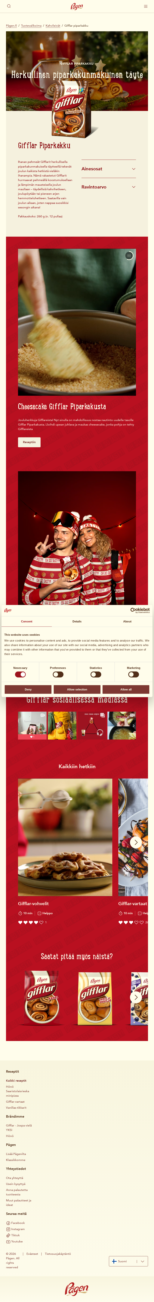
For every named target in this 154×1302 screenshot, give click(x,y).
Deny (28, 689)
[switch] (58, 675)
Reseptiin (29, 442)
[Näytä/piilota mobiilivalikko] (145, 6)
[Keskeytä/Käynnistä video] (129, 255)
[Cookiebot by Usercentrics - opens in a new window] (133, 610)
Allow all (126, 689)
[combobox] (128, 1261)
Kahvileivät (53, 25)
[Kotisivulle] (77, 6)
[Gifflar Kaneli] (41, 997)
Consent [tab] (26, 621)
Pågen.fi (11, 25)
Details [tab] (77, 621)
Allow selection (77, 689)
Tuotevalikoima (31, 25)
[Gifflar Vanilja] (94, 997)
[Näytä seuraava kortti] (136, 842)
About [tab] (127, 621)
